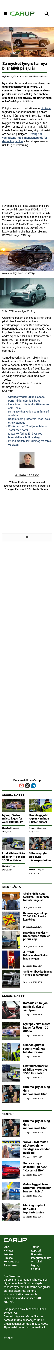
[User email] (27, 537)
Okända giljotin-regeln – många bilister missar (39, 818)
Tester (32, 869)
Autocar (46, 108)
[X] (27, 785)
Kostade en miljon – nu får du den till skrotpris (36, 1006)
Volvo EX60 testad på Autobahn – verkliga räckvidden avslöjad (36, 1147)
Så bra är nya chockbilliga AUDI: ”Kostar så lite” (35, 1166)
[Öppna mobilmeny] (5, 13)
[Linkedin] (33, 785)
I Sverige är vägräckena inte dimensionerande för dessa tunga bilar (24, 138)
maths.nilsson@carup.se (29, 1320)
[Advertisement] (27, 177)
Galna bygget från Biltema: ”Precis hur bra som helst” (37, 1187)
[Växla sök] (46, 13)
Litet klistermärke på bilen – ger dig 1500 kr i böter (13, 857)
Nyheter (6, 76)
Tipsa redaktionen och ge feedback (25, 1327)
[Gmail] (21, 785)
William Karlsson (38, 76)
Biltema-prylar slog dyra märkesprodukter (40, 858)
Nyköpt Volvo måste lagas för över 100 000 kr (12, 818)
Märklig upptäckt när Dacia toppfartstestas (35, 1208)
